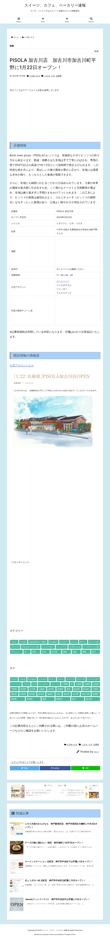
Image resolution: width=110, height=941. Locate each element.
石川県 (75, 694)
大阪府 (42, 689)
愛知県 (14, 694)
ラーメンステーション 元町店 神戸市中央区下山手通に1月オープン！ (59, 861)
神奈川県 (85, 694)
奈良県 (51, 689)
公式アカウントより (22, 365)
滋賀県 (50, 694)
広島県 (95, 689)
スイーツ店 (93, 642)
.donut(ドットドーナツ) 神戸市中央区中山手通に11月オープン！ (57, 899)
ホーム (16, 37)
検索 (12, 45)
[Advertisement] (55, 114)
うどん (14, 642)
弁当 (44, 652)
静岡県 (59, 699)
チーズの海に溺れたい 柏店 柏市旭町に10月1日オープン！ (54, 842)
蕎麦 (84, 652)
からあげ (53, 642)
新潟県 (23, 694)
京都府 (78, 684)
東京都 (32, 694)
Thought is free (69, 934)
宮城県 (60, 689)
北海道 (96, 684)
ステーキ (15, 647)
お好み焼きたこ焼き (37, 642)
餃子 (94, 652)
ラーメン (15, 652)
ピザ (53, 76)
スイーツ (70, 679)
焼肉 (75, 652)
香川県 (89, 699)
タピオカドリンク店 (30, 647)
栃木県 (41, 694)
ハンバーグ (61, 647)
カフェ (74, 642)
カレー (83, 642)
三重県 (65, 684)
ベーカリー (43, 684)
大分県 (32, 689)
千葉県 (14, 689)
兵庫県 (59, 76)
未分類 (54, 652)
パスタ (47, 76)
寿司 (34, 652)
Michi (96, 752)
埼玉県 (23, 689)
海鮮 (65, 652)
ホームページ (62, 281)
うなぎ (23, 642)
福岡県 (95, 694)
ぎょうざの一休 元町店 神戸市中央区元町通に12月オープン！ (55, 880)
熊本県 (66, 694)
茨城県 (29, 699)
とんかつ (64, 642)
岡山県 (86, 689)
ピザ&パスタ (29, 37)
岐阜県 (77, 689)
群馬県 (14, 699)
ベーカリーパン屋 (90, 647)
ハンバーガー (48, 647)
